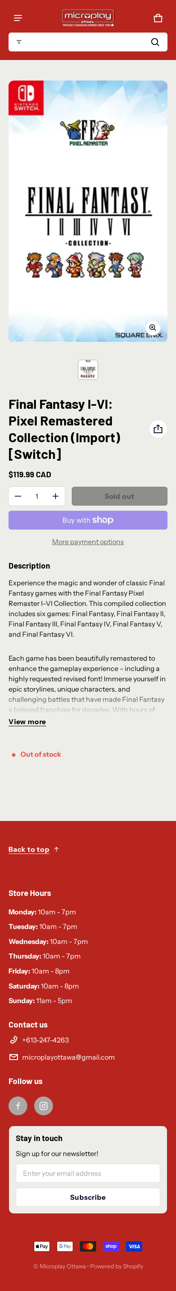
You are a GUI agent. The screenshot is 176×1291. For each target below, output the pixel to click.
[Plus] (55, 496)
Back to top (29, 849)
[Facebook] (18, 1105)
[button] (88, 42)
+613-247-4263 (45, 1040)
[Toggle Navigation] (18, 18)
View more (27, 721)
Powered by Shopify (116, 1266)
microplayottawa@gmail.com (68, 1057)
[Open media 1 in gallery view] (88, 369)
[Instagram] (43, 1105)
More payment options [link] (88, 541)
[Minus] (18, 496)
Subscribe (88, 1197)
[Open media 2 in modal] (88, 211)
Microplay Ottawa (63, 1266)
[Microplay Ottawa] (88, 18)
